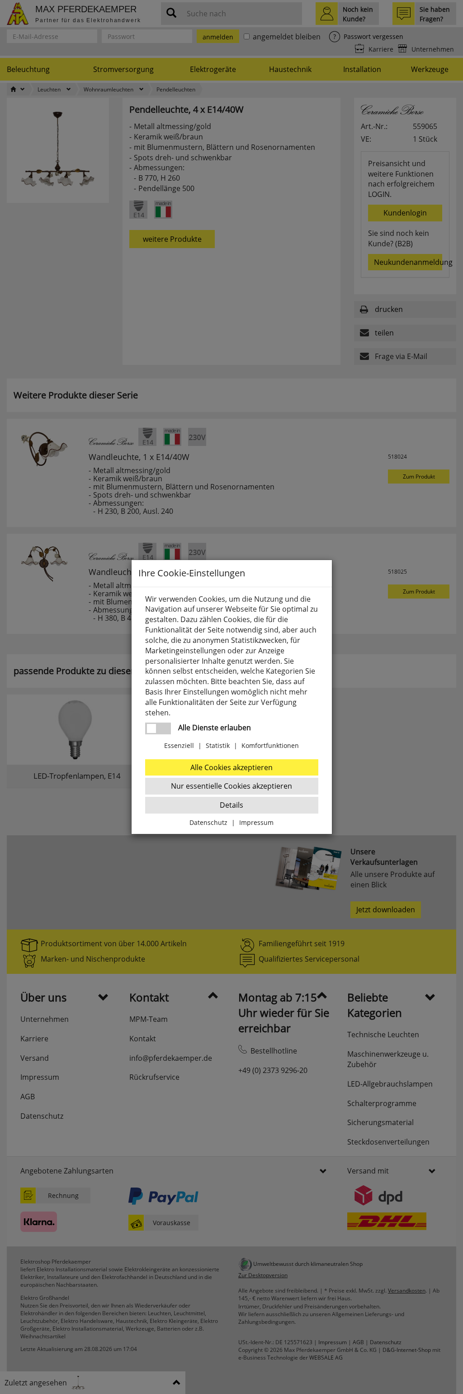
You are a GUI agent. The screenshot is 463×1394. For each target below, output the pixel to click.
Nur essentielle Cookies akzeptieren (231, 786)
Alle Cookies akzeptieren (231, 767)
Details (231, 805)
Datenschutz (208, 822)
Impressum (256, 822)
